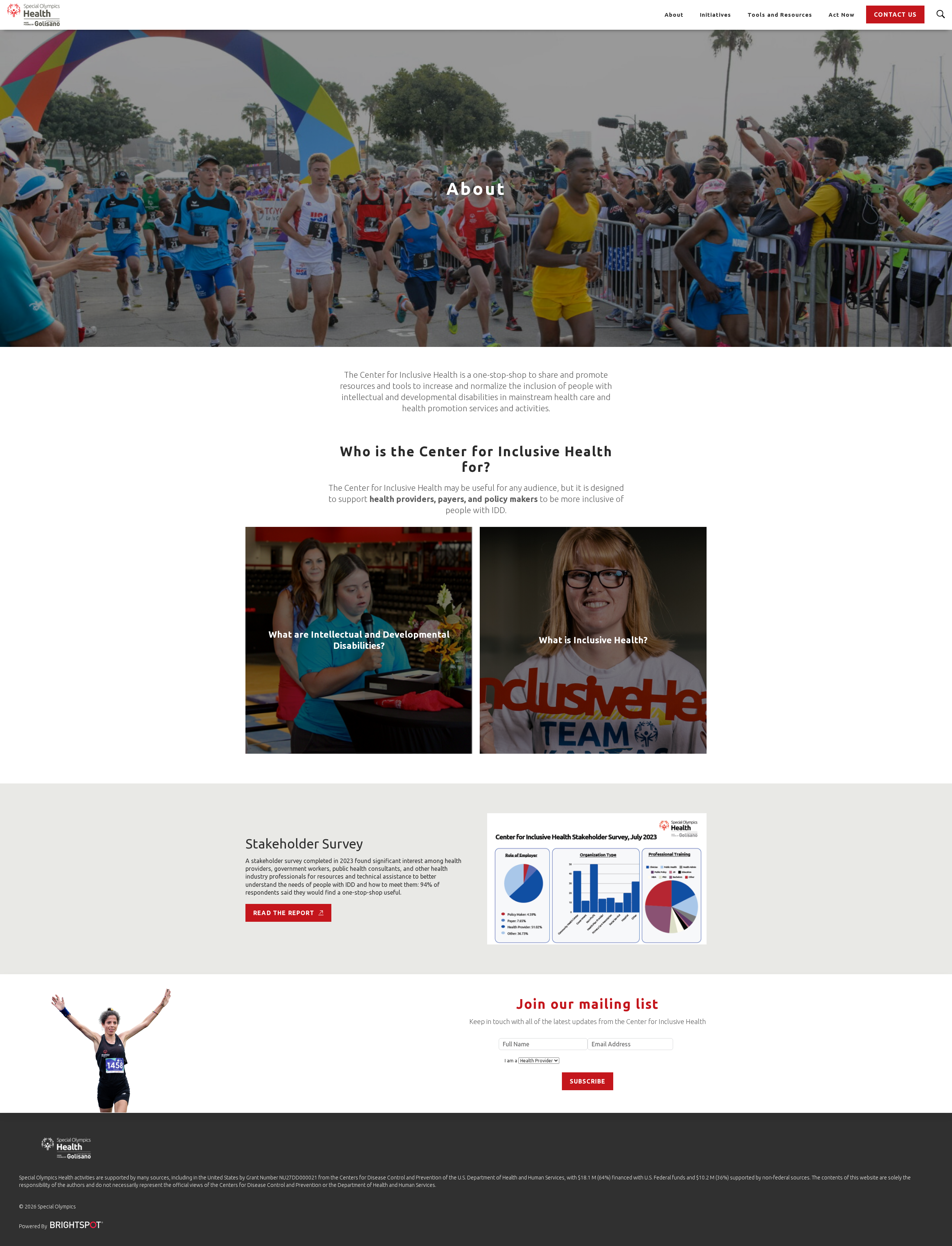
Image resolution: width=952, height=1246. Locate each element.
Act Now (842, 15)
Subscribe (588, 1081)
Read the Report (284, 912)
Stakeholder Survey (304, 843)
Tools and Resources (779, 15)
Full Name (543, 1044)
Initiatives (715, 15)
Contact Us (895, 14)
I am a (511, 1060)
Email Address (630, 1044)
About (674, 15)
